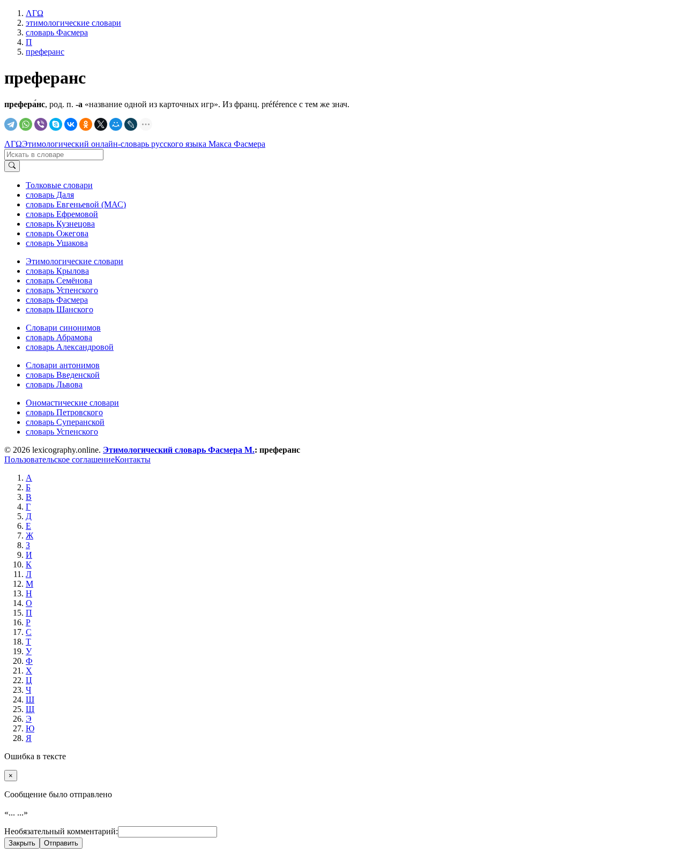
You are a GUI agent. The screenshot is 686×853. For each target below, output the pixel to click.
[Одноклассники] (85, 124)
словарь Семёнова (59, 280)
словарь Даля (50, 194)
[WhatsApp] (25, 124)
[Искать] (12, 166)
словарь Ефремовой (62, 214)
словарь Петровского (64, 412)
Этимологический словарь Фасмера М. (179, 449)
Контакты (133, 459)
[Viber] (40, 124)
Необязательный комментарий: (61, 831)
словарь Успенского (62, 290)
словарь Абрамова (59, 337)
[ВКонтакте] (70, 124)
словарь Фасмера (57, 299)
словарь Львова (54, 384)
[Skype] (55, 124)
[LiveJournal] (130, 124)
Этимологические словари (74, 261)
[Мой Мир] (115, 124)
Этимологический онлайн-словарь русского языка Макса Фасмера (143, 143)
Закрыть (22, 843)
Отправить (61, 843)
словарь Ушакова (57, 243)
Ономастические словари (72, 402)
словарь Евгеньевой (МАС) (76, 204)
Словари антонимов (63, 365)
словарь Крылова (57, 270)
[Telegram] (10, 124)
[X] (100, 124)
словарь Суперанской (65, 421)
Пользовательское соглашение (59, 459)
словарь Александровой (70, 346)
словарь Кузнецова (60, 223)
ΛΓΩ (13, 143)
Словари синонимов (63, 327)
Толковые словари (59, 185)
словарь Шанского (59, 309)
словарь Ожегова (57, 233)
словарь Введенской (63, 374)
